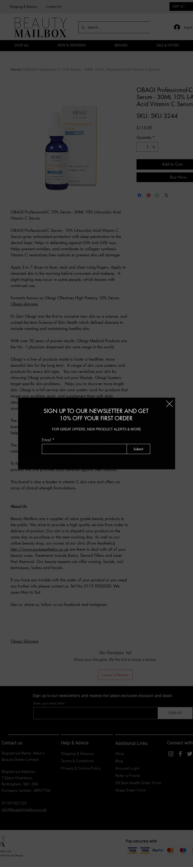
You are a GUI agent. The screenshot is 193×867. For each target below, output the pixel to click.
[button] (169, 403)
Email (46, 440)
